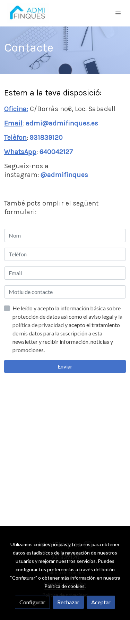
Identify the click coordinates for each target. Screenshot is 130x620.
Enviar (65, 366)
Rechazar (68, 602)
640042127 (56, 152)
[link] (28, 13)
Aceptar (101, 602)
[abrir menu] (118, 13)
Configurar (32, 602)
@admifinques (64, 175)
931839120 (46, 137)
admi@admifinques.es (62, 123)
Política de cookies (64, 586)
